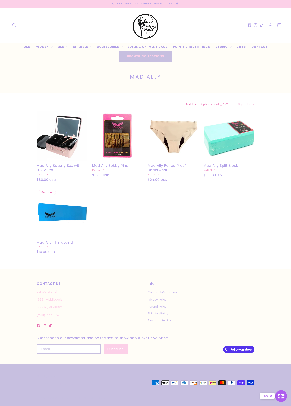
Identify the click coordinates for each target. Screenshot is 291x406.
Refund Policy (157, 307)
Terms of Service (159, 320)
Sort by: (191, 104)
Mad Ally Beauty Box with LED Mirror (59, 167)
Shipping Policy (158, 313)
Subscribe (115, 349)
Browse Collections (145, 56)
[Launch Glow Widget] (281, 396)
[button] (14, 25)
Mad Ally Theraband (55, 242)
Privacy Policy (157, 300)
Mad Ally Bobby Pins (110, 165)
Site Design (74, 398)
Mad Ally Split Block (221, 165)
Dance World (55, 398)
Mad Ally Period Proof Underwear (167, 167)
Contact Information (162, 292)
